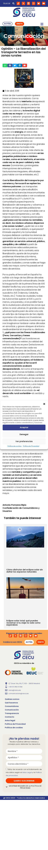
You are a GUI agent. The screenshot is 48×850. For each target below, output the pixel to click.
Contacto (9, 717)
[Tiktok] (18, 3)
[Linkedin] (28, 3)
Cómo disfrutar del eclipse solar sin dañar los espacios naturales (24, 570)
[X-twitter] (23, 3)
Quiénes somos (12, 699)
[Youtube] (43, 3)
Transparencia (12, 713)
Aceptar (24, 427)
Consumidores (12, 706)
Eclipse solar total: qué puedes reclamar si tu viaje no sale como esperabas (23, 622)
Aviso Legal (27, 772)
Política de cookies (15, 446)
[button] (44, 404)
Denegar (24, 434)
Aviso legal (10, 720)
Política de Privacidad (31, 446)
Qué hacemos (11, 702)
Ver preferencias (24, 441)
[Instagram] (33, 3)
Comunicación (12, 710)
